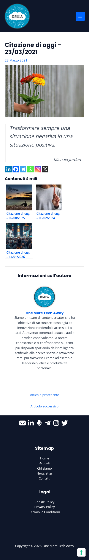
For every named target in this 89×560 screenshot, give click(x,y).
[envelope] (23, 423)
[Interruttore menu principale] (80, 16)
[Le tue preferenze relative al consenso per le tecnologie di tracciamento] (81, 552)
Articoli (44, 463)
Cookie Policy (44, 502)
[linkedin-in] (32, 423)
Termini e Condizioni (44, 512)
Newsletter (44, 473)
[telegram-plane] (48, 423)
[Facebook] (16, 169)
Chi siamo (44, 468)
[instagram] (57, 423)
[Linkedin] (8, 169)
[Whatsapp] (30, 169)
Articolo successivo (44, 406)
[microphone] (40, 423)
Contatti (44, 478)
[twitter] (65, 423)
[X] (45, 169)
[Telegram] (23, 169)
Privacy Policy (44, 507)
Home (44, 458)
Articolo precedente (44, 395)
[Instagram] (38, 169)
